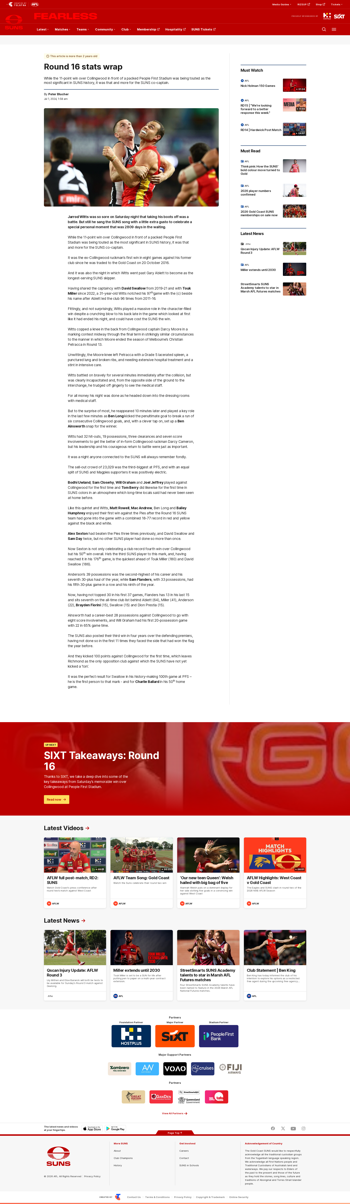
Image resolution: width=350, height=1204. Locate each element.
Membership (146, 29)
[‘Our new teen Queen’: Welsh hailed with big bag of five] (208, 872)
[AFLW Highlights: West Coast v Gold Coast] (275, 872)
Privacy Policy (92, 1176)
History (118, 1165)
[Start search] (324, 29)
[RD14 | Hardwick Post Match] (273, 129)
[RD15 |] (273, 107)
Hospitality (173, 29)
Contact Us (134, 1197)
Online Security (238, 1197)
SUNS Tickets (201, 29)
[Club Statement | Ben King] (275, 965)
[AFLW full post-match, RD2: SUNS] (75, 872)
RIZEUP (302, 4)
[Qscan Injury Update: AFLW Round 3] (273, 249)
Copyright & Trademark (210, 1197)
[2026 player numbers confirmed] (273, 191)
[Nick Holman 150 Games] (273, 85)
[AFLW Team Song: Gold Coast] (141, 872)
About (117, 1150)
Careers (184, 1150)
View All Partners (172, 1113)
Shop (319, 4)
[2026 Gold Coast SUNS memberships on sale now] (273, 211)
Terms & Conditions (157, 1197)
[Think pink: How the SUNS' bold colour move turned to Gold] (273, 168)
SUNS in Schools (189, 1165)
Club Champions (123, 1158)
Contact (184, 1158)
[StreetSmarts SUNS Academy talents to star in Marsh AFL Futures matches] (273, 289)
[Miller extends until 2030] (273, 269)
